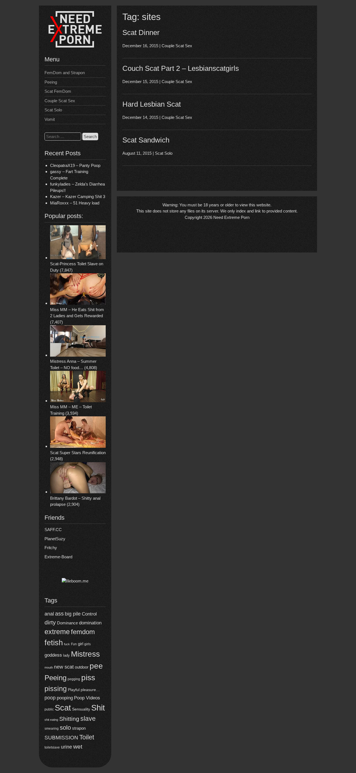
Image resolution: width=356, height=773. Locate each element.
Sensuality (81, 709)
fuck (67, 644)
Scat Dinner (141, 32)
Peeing (50, 82)
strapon (79, 728)
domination (90, 623)
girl (80, 643)
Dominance (67, 623)
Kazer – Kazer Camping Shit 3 (77, 196)
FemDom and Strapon (64, 72)
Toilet (86, 737)
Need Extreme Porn (231, 217)
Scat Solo (53, 109)
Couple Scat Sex (59, 100)
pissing (55, 688)
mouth (48, 667)
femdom (83, 632)
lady (66, 655)
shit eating (51, 719)
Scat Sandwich (145, 140)
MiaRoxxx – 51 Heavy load (74, 203)
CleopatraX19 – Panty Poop (75, 165)
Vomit (49, 119)
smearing (51, 728)
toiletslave (52, 747)
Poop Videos (87, 698)
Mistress (85, 654)
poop (50, 698)
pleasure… (90, 690)
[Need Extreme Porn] (75, 46)
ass (59, 614)
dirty (50, 622)
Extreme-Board (58, 556)
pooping (65, 698)
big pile (73, 614)
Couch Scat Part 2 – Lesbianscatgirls (180, 68)
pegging (74, 679)
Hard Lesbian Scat (151, 104)
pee (96, 665)
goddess (53, 655)
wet (77, 746)
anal (49, 614)
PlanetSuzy (54, 538)
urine (66, 747)
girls (87, 644)
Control (89, 614)
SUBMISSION (61, 738)
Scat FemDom (57, 91)
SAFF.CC (53, 529)
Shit (98, 707)
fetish (53, 642)
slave (88, 718)
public (49, 709)
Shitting (69, 719)
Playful (74, 689)
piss (88, 677)
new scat (64, 667)
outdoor (81, 667)
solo (65, 727)
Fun (74, 644)
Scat (63, 707)
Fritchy (50, 547)
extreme (57, 632)
